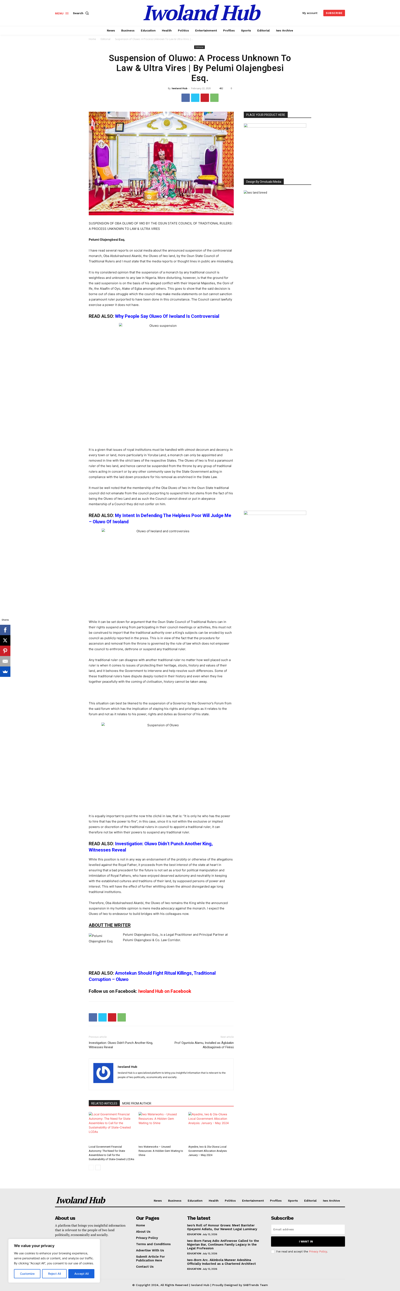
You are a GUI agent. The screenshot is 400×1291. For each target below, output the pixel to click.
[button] (81, 13)
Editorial (105, 39)
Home (92, 39)
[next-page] (98, 1167)
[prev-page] (91, 1167)
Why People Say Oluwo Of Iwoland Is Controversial (167, 316)
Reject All (54, 1273)
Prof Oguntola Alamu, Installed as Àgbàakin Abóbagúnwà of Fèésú (204, 1045)
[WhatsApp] (214, 98)
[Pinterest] (205, 98)
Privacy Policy (318, 1251)
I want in (306, 1241)
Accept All (81, 1273)
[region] (54, 1261)
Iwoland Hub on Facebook (164, 991)
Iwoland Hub (179, 88)
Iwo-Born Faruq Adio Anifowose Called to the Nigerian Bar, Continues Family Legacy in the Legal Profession (223, 1244)
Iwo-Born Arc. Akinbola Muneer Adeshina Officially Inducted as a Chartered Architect (221, 1262)
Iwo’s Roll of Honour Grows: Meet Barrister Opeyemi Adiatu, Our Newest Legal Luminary (222, 1227)
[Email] (5, 661)
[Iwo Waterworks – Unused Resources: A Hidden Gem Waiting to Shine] (161, 1127)
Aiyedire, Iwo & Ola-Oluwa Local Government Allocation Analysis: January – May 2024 (207, 1151)
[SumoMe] (5, 671)
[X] (5, 640)
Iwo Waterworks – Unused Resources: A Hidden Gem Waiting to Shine (161, 1151)
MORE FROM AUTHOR (136, 1103)
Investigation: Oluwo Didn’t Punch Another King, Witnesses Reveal (121, 1045)
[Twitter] (195, 98)
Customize (27, 1273)
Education (194, 1234)
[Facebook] (185, 98)
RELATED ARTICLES (104, 1103)
